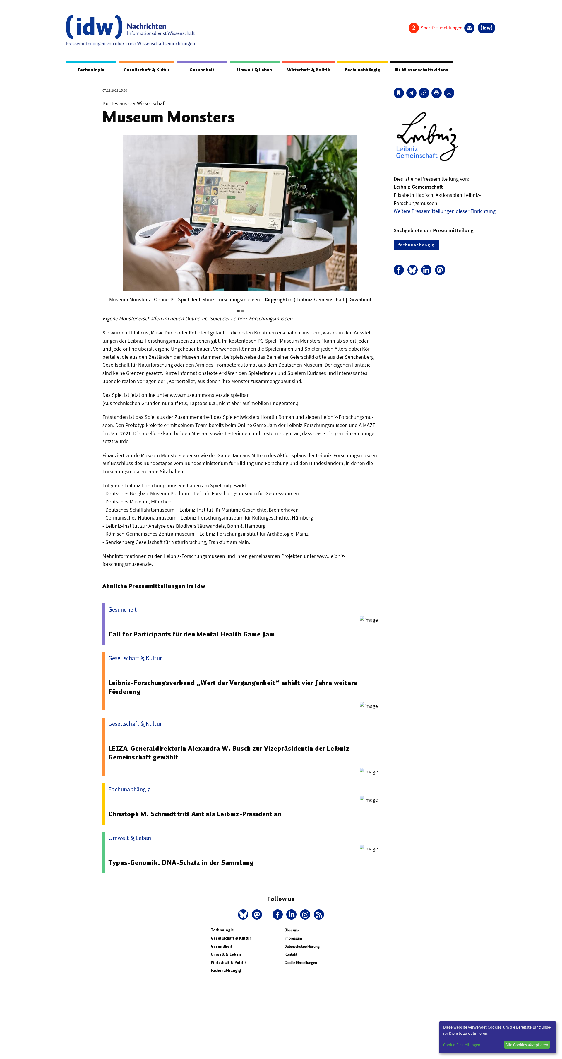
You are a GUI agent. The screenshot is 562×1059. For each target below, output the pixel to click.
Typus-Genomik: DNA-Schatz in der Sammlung (181, 862)
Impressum (293, 938)
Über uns (292, 930)
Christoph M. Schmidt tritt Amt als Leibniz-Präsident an (194, 814)
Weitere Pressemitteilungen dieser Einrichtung (445, 211)
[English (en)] (469, 28)
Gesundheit (201, 70)
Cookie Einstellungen (301, 962)
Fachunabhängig (362, 70)
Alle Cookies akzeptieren (527, 1044)
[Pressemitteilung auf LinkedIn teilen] (426, 270)
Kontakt (291, 954)
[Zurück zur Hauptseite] (486, 28)
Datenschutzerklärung (302, 946)
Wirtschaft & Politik (308, 70)
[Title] (424, 93)
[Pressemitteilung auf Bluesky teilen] (412, 270)
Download (359, 299)
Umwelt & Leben (254, 70)
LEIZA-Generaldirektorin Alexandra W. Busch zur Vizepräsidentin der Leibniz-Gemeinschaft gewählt (230, 752)
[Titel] (399, 93)
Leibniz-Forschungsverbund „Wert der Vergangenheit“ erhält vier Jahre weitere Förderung (232, 687)
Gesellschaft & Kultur (146, 70)
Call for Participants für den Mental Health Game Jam (191, 634)
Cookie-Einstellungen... (463, 1044)
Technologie (91, 70)
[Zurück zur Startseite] (130, 30)
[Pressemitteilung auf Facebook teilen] (399, 270)
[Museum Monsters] (411, 93)
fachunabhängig (416, 244)
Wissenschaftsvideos (424, 70)
